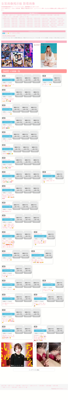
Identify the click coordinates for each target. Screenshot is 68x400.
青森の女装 (14, 18)
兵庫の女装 (30, 23)
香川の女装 (37, 25)
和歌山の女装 (45, 23)
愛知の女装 (53, 21)
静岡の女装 (45, 21)
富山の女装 (61, 20)
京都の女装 (14, 23)
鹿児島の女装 (45, 26)
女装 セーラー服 (24, 16)
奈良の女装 (37, 23)
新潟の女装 (54, 20)
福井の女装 (14, 21)
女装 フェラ (12, 15)
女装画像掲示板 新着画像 (18, 3)
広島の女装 (14, 25)
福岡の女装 (60, 25)
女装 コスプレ (35, 15)
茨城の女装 (60, 18)
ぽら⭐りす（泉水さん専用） (13, 33)
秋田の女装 (37, 18)
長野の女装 (30, 21)
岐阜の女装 (37, 21)
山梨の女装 (22, 21)
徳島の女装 (30, 25)
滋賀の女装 (7, 23)
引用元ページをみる (7, 82)
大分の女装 (30, 26)
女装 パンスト (7, 16)
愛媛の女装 (45, 25)
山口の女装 (22, 25)
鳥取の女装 (54, 23)
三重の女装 (60, 21)
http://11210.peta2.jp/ (16, 6)
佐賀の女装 (7, 26)
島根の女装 (61, 23)
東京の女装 (37, 20)
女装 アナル (26, 15)
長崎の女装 (14, 26)
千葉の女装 (30, 20)
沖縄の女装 (54, 26)
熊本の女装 (22, 26)
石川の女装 (7, 21)
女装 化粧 (15, 16)
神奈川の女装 (45, 20)
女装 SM (19, 15)
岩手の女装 (22, 18)
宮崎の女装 (37, 26)
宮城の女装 (29, 18)
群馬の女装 (14, 20)
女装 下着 (4, 15)
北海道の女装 (5, 18)
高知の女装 (53, 25)
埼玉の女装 (22, 20)
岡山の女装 (7, 25)
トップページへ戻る (34, 370)
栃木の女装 (7, 20)
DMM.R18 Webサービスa (61, 388)
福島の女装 (52, 18)
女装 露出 (43, 15)
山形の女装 (45, 18)
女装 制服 (49, 15)
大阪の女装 (22, 23)
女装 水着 (56, 15)
